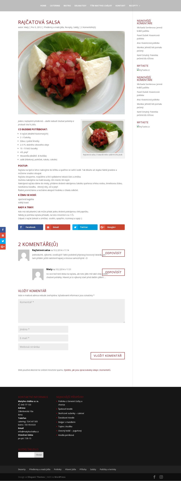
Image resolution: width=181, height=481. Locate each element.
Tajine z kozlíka (65, 426)
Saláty (76, 27)
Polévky (58, 469)
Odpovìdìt (113, 253)
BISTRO (67, 6)
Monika (140, 47)
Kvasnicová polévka (150, 43)
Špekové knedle (65, 409)
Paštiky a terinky (108, 469)
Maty (26, 27)
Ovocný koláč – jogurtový (70, 430)
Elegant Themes (36, 477)
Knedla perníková (66, 435)
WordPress (59, 477)
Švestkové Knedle (66, 417)
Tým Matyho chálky (101, 6)
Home (43, 6)
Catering (55, 6)
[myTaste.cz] (143, 70)
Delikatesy (80, 6)
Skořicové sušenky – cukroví (71, 413)
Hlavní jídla (70, 469)
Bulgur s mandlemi (66, 422)
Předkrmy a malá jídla (54, 27)
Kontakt (120, 6)
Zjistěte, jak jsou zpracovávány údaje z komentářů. (87, 370)
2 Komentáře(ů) (88, 27)
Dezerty (22, 469)
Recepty (133, 6)
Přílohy (83, 469)
